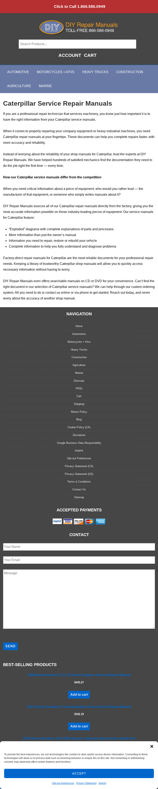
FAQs (79, 388)
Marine (45, 86)
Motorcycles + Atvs (79, 341)
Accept (79, 773)
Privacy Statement (86, 783)
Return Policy (79, 411)
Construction (129, 72)
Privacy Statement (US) (79, 474)
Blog (79, 419)
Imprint (102, 783)
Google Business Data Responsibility (79, 442)
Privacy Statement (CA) (79, 466)
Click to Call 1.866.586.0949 (79, 6)
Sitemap (79, 497)
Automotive (18, 72)
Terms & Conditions (79, 481)
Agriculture (19, 86)
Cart (90, 55)
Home (79, 326)
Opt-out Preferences (79, 458)
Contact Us (79, 489)
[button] (152, 746)
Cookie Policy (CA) (79, 427)
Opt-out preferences (63, 783)
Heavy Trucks (95, 72)
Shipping (79, 404)
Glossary (79, 380)
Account (69, 55)
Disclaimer (79, 435)
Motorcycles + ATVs (55, 72)
